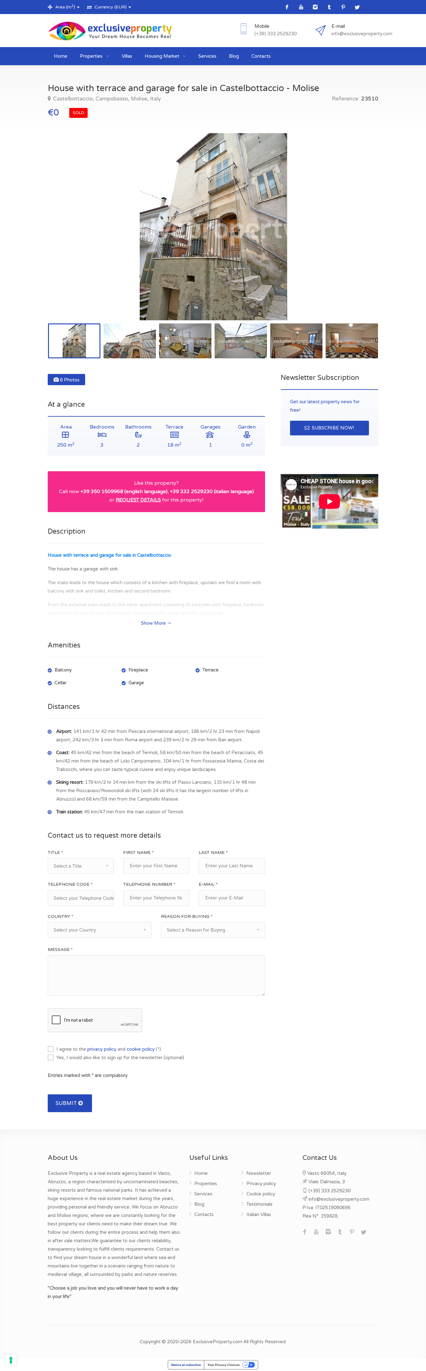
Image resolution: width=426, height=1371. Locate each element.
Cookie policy (260, 1194)
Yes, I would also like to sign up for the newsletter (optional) (120, 1057)
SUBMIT (67, 1103)
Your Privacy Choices (223, 1365)
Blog (234, 56)
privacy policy (101, 1049)
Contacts (261, 56)
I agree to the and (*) (108, 1049)
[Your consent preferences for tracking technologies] (11, 1360)
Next (360, 234)
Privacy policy (261, 1183)
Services (207, 56)
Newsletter (258, 1173)
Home (60, 56)
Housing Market (163, 56)
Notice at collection (186, 1365)
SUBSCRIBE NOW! (332, 428)
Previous (65, 234)
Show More (154, 623)
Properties (92, 56)
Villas (127, 56)
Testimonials (259, 1204)
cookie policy (141, 1049)
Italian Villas (258, 1214)
